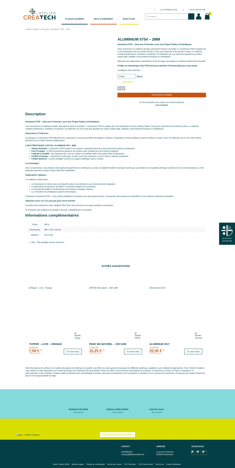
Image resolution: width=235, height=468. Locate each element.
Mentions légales (78, 464)
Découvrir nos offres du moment (117, 435)
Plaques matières (74, 19)
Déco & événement (103, 19)
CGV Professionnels (146, 464)
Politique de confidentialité (95, 464)
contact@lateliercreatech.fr (132, 454)
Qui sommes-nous (169, 10)
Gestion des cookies (114, 464)
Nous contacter (197, 10)
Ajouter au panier (162, 95)
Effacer (140, 76)
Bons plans (129, 19)
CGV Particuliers (130, 464)
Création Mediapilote (173, 464)
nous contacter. (161, 105)
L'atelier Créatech (32, 29)
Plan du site (159, 464)
